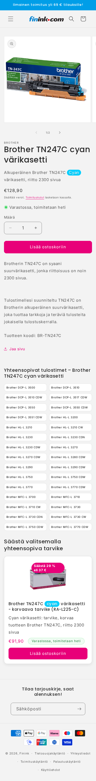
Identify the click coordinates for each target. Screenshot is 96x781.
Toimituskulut (35, 197)
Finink (24, 753)
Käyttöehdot (51, 770)
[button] (11, 19)
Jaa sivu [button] (17, 349)
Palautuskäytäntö (67, 761)
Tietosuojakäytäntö (50, 753)
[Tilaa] (79, 709)
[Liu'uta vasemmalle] (36, 132)
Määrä (9, 217)
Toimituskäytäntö (34, 761)
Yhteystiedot (80, 753)
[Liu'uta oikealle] (60, 132)
